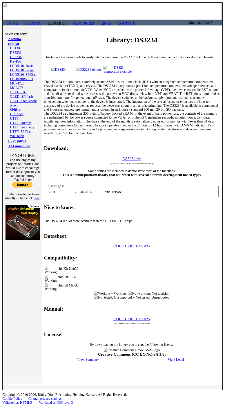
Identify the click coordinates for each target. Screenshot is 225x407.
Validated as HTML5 (17, 402)
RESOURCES (83, 23)
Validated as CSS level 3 (56, 402)
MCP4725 (17, 83)
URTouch (17, 114)
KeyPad (15, 61)
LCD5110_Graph (22, 70)
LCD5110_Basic (21, 66)
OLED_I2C (18, 92)
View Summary (88, 359)
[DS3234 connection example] (117, 71)
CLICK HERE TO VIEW (131, 246)
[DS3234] (59, 69)
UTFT (14, 118)
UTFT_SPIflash (21, 131)
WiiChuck (17, 136)
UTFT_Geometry (22, 127)
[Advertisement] (22, 312)
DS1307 (16, 48)
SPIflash (16, 110)
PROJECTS (33, 23)
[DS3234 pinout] (88, 69)
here (37, 198)
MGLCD (16, 88)
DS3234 (16, 57)
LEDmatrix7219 (21, 79)
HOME (12, 23)
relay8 (14, 105)
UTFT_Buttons (20, 123)
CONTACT (126, 23)
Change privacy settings (45, 398)
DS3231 (16, 52)
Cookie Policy (12, 398)
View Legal (176, 359)
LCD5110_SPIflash (23, 74)
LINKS (106, 23)
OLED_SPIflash (21, 96)
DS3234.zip (131, 159)
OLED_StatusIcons (23, 101)
